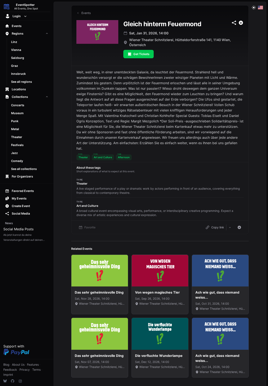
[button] (83, 157)
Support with (13, 346)
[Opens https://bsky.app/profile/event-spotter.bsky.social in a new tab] (5, 381)
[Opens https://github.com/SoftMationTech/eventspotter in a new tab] (12, 381)
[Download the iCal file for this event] (239, 227)
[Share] (229, 227)
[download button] (241, 22)
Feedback (10, 369)
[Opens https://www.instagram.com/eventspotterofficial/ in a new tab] (20, 381)
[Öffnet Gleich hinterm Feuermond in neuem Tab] (97, 32)
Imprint (8, 374)
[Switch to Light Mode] (253, 7)
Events (86, 13)
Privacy (24, 369)
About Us (18, 364)
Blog (6, 364)
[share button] (234, 22)
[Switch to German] (260, 7)
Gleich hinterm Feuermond (162, 24)
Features (33, 364)
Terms (36, 369)
